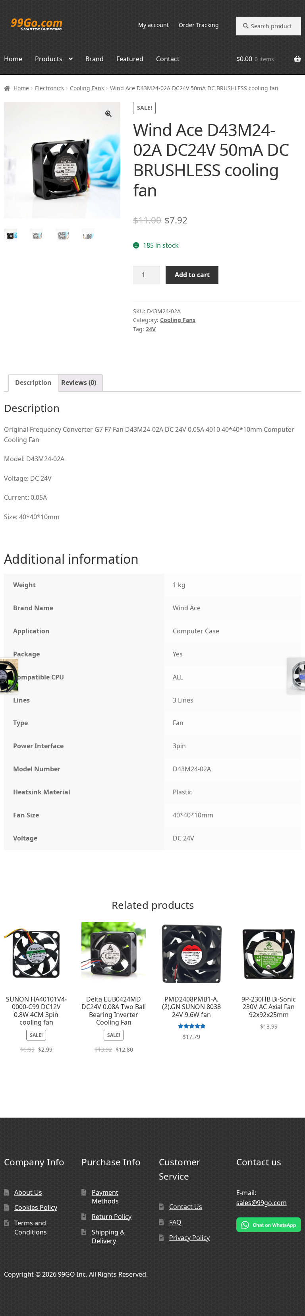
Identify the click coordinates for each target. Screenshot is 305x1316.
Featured (129, 58)
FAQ (175, 1222)
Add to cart (192, 274)
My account (153, 25)
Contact (168, 58)
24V (151, 329)
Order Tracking (199, 25)
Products (48, 58)
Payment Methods (105, 1197)
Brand (94, 58)
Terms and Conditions (30, 1227)
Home (21, 88)
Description (33, 382)
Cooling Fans (87, 88)
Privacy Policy (189, 1237)
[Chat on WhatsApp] (268, 1224)
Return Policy (111, 1216)
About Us (28, 1192)
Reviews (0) (78, 382)
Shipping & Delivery (108, 1237)
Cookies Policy (35, 1207)
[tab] (33, 383)
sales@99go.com (261, 1202)
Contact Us (185, 1206)
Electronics (49, 88)
